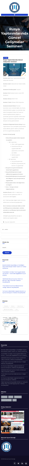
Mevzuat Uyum (20, 306)
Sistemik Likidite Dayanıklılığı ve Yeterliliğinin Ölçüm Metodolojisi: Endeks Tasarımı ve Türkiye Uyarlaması (14, 266)
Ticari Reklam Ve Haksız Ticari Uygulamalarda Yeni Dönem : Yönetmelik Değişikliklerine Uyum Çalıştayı (14, 273)
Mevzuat (12, 306)
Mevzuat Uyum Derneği (8, 309)
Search (7, 252)
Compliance (6, 306)
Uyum (16, 309)
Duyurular (7, 222)
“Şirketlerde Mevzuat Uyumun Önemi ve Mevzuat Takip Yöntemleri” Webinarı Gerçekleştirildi (12, 280)
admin (13, 222)
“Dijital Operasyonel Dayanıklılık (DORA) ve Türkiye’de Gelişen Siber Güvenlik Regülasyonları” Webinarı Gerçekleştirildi (14, 383)
